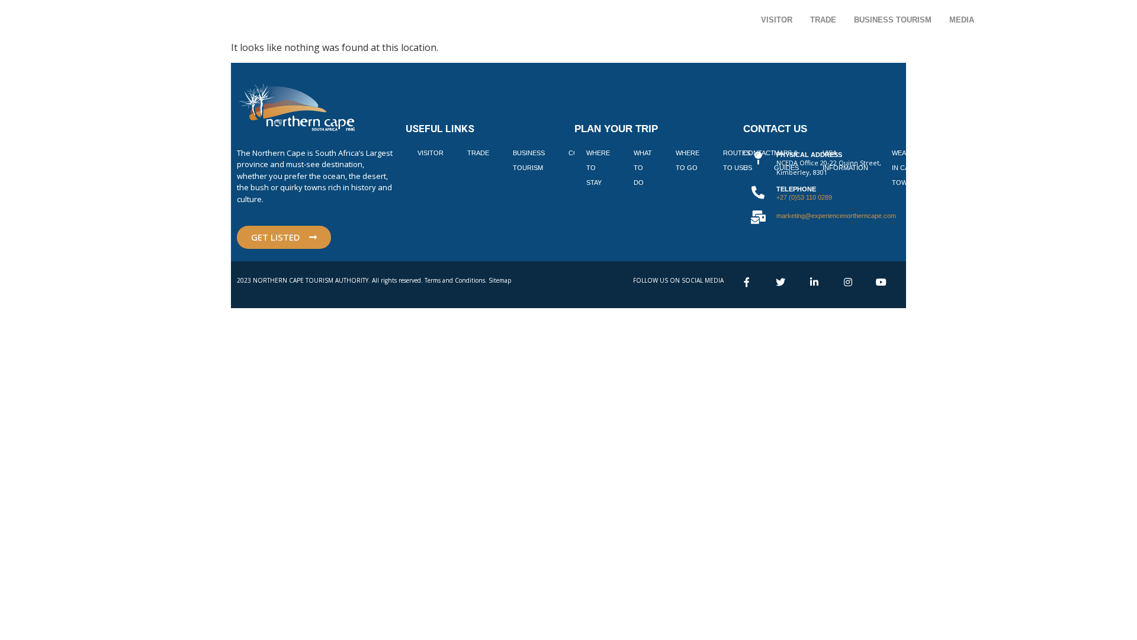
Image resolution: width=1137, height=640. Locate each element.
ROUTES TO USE (736, 160)
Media (961, 19)
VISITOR (430, 152)
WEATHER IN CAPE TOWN (907, 167)
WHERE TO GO (687, 160)
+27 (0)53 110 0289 (804, 197)
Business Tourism (893, 19)
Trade (823, 19)
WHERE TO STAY (598, 167)
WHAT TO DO (643, 167)
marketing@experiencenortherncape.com (836, 215)
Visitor (776, 19)
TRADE (478, 152)
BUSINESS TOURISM (529, 160)
